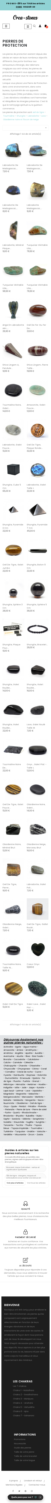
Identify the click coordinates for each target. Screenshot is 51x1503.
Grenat (35, 1081)
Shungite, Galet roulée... (11, 686)
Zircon (31, 1134)
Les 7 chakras (19, 1386)
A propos (13, 1480)
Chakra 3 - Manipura (23, 1398)
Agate (18, 1046)
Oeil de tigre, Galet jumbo (13, 566)
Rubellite (30, 1115)
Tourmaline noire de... (12, 766)
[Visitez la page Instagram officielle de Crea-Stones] (32, 1491)
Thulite (28, 1125)
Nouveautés (20, 1443)
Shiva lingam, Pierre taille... (37, 366)
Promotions (19, 1439)
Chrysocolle (9, 1068)
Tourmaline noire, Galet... (12, 406)
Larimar (19, 1090)
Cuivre (38, 1071)
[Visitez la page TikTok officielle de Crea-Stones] (38, 1490)
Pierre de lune (23, 1109)
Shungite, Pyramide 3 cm (13, 526)
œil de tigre (38, 112)
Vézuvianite (20, 1134)
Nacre (41, 1100)
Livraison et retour (33, 1480)
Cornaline (10, 1071)
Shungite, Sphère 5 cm (37, 606)
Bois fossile (37, 1056)
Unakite (31, 1131)
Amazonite (9, 1050)
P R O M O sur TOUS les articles (25, 3)
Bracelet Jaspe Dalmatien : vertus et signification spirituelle (23, 1168)
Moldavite (18, 1100)
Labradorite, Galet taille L (36, 486)
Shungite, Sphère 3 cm (13, 606)
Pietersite (9, 1109)
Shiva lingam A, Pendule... (11, 366)
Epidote (36, 1078)
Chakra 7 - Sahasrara (23, 1415)
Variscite (41, 1131)
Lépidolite (37, 1090)
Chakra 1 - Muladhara (23, 1390)
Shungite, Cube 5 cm (12, 486)
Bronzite (7, 1059)
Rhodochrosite (29, 1112)
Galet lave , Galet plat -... (36, 1006)
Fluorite (17, 1081)
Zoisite (40, 1134)
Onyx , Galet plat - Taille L (36, 766)
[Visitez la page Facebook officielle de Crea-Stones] (13, 1491)
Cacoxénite (19, 1059)
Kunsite (40, 1087)
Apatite (29, 1053)
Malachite (33, 1093)
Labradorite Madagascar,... (34, 207)
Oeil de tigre (36, 1103)
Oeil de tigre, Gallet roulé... (37, 926)
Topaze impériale (19, 1128)
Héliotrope (9, 1084)
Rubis (39, 1115)
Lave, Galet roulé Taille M (36, 726)
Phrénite (42, 1106)
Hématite (20, 1084)
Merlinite (39, 1096)
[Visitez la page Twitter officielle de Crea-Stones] (19, 1491)
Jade (24, 1087)
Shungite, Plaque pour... (11, 646)
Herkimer (31, 1084)
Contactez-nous (37, 1484)
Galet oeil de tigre (13, 1004)
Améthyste (31, 1050)
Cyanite (7, 1075)
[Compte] (40, 26)
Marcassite (27, 1096)
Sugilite (29, 1122)
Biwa (28, 1056)
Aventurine (9, 1056)
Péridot (22, 1106)
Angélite (19, 1053)
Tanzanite (8, 1125)
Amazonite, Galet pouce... (36, 406)
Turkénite (8, 1131)
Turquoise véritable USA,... (37, 247)
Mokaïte (7, 1100)
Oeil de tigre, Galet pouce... (13, 806)
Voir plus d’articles (15, 1183)
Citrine (35, 1068)
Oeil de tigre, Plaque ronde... (35, 446)
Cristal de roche (25, 1071)
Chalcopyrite (10, 1065)
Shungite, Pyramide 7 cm (37, 526)
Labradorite (33, 115)
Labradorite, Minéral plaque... (13, 247)
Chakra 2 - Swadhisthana (25, 1394)
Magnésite (9, 1093)
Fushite (26, 1081)
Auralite (38, 1053)
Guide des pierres (22, 1447)
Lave (43, 115)
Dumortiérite (11, 1078)
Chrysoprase (23, 1068)
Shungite (21, 115)
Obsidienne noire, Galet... (36, 806)
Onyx (6, 1106)
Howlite (42, 1084)
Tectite (19, 1125)
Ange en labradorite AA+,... (13, 327)
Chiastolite (34, 1065)
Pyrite (8, 1112)
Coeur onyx (33, 964)
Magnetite (21, 1093)
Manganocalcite (12, 1096)
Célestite (28, 1062)
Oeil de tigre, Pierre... (10, 886)
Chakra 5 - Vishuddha (23, 1407)
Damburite (19, 1075)
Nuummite (9, 1103)
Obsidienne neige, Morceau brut (36, 846)
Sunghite (40, 1122)
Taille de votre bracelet (25, 1456)
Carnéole (17, 1062)
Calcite (7, 1062)
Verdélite (8, 1134)
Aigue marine (30, 1046)
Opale (14, 1106)
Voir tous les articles (36, 1183)
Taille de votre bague (24, 1460)
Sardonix (16, 1118)
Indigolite (8, 1087)
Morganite (31, 1100)
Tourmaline (8, 115)
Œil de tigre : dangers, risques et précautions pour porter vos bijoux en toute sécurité (23, 1177)
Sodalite (7, 1122)
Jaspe (32, 1087)
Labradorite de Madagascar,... (10, 167)
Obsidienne (22, 1103)
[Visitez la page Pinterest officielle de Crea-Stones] (25, 1491)
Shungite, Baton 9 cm (36, 566)
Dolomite (42, 1075)
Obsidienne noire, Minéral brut (12, 846)
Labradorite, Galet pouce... (12, 446)
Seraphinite (38, 1118)
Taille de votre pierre (24, 1452)
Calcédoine (33, 1059)
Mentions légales (14, 1484)
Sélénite (26, 1118)
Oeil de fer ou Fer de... (36, 327)
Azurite (20, 1056)
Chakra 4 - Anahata (23, 1403)
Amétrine (8, 1053)
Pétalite (32, 1106)
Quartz (16, 1112)
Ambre (20, 1050)
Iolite (17, 1087)
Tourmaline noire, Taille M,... (12, 966)
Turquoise (20, 1131)
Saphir (7, 1118)
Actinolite (8, 1046)
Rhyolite (20, 1115)
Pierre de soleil (39, 1109)
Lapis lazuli (9, 1090)
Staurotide (19, 1122)
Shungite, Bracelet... (37, 644)
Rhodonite (9, 1115)
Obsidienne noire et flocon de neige (21, 119)
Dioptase (30, 1075)
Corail (44, 1068)
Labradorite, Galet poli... (36, 886)
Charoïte (23, 1065)
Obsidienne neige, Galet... (12, 926)
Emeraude (25, 1078)
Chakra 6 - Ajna (20, 1411)
